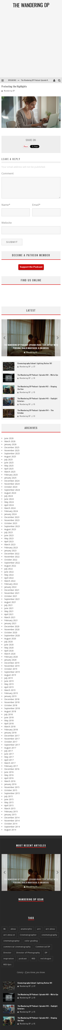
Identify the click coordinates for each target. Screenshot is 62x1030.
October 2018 (10, 705)
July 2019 (8, 678)
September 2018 (12, 708)
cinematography (49, 935)
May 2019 (9, 684)
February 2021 (11, 620)
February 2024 (11, 511)
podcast (23, 958)
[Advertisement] (31, 45)
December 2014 (11, 817)
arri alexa (50, 929)
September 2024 (12, 489)
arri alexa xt (9, 935)
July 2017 (8, 750)
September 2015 (12, 793)
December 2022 (11, 553)
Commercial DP (43, 946)
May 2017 (9, 756)
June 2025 (9, 462)
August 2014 (10, 829)
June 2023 (9, 535)
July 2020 (8, 641)
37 (34, 366)
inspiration (8, 958)
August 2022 (10, 565)
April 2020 (9, 650)
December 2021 (11, 590)
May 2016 (9, 775)
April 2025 (9, 468)
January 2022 (10, 587)
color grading (31, 941)
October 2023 (10, 523)
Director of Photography (28, 952)
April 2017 (9, 760)
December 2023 (11, 517)
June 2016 (9, 772)
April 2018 (9, 723)
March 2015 (9, 808)
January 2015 (10, 814)
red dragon (45, 958)
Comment (7, 173)
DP (46, 952)
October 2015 (10, 790)
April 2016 (9, 778)
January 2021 (10, 623)
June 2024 (9, 499)
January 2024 (10, 514)
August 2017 (10, 747)
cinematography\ (11, 941)
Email (36, 204)
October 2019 (10, 668)
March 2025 (9, 471)
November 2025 (11, 450)
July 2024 (8, 496)
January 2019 (10, 696)
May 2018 (9, 720)
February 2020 (11, 656)
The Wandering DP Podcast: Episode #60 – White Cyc (37, 375)
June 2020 (9, 644)
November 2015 (11, 787)
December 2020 (11, 626)
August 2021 (10, 602)
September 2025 (12, 453)
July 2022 (8, 568)
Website (6, 222)
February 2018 (11, 729)
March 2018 (9, 726)
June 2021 (9, 608)
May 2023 (9, 538)
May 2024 (9, 502)
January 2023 (10, 550)
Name (5, 204)
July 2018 (8, 714)
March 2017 (9, 763)
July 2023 (8, 532)
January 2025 (10, 477)
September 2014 (12, 826)
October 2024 (10, 486)
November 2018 (11, 702)
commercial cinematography (17, 946)
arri (39, 929)
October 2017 (10, 741)
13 (34, 416)
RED (33, 958)
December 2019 (11, 662)
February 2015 (11, 811)
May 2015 (9, 802)
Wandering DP (9, 91)
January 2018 (10, 732)
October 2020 (10, 632)
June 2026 (9, 438)
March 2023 (9, 544)
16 (34, 378)
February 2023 (11, 547)
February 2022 (11, 584)
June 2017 (9, 753)
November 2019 (11, 665)
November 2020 (11, 629)
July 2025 (8, 459)
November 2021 (11, 593)
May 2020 (9, 647)
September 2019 (12, 672)
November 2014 (11, 820)
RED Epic (7, 964)
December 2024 (11, 480)
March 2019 (9, 690)
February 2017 (11, 766)
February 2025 (11, 474)
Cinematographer (28, 935)
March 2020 (9, 653)
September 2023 (12, 526)
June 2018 (9, 717)
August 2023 (10, 529)
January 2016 (10, 784)
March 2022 (9, 581)
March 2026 (9, 441)
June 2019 (9, 681)
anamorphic (26, 929)
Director (7, 952)
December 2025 (11, 447)
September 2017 (12, 744)
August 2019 (10, 675)
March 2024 (9, 508)
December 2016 (11, 769)
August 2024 (10, 493)
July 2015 (8, 796)
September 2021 (12, 599)
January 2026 (10, 444)
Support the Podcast (31, 267)
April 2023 (9, 541)
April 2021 (9, 614)
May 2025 (9, 465)
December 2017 (11, 735)
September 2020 (12, 635)
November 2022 (11, 556)
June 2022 (9, 571)
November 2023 (11, 520)
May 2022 (9, 574)
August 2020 (10, 638)
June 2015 (9, 799)
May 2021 (9, 611)
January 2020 (10, 659)
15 (34, 392)
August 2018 (10, 711)
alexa (13, 929)
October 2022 (10, 559)
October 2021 (10, 596)
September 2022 (12, 562)
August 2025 (10, 456)
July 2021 (8, 605)
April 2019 (9, 687)
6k (4, 929)
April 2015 (9, 805)
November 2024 (11, 483)
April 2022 (9, 577)
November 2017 (11, 738)
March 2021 (9, 617)
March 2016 (9, 781)
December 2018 (11, 699)
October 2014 (10, 823)
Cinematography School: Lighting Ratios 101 (34, 363)
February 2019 (11, 693)
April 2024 (9, 505)
